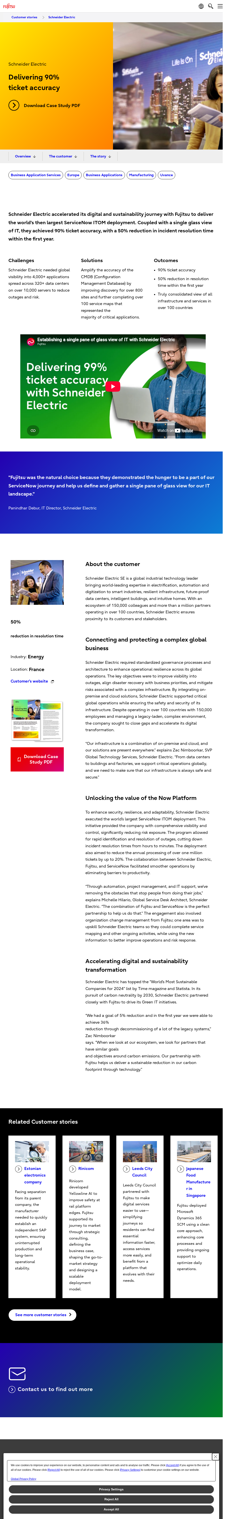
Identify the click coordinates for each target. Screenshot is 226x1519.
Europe (73, 175)
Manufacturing (141, 175)
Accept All (111, 1509)
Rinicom (86, 1168)
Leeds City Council (142, 1172)
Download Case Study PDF (52, 105)
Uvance (166, 175)
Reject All (111, 1499)
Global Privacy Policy (23, 1478)
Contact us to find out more (55, 1389)
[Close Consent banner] (215, 1456)
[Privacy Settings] (130, 1469)
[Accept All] (172, 1465)
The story (98, 156)
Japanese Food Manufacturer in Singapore (198, 1182)
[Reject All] (53, 1469)
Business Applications (104, 175)
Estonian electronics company (35, 1175)
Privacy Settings (111, 1489)
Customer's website (29, 681)
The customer (60, 156)
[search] (210, 6)
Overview (23, 156)
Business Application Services (36, 175)
